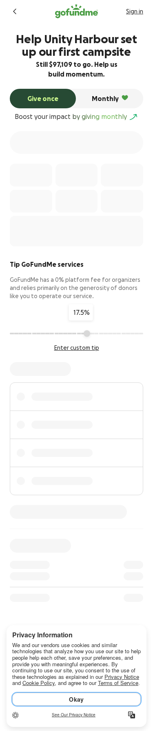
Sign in (134, 11)
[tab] (43, 98)
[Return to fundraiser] (15, 11)
